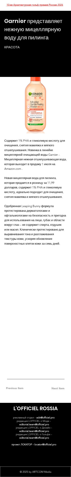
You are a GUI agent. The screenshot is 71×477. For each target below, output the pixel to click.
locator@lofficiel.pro (45, 444)
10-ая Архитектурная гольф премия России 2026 (35, 4)
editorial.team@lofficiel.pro (34, 424)
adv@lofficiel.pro (45, 417)
